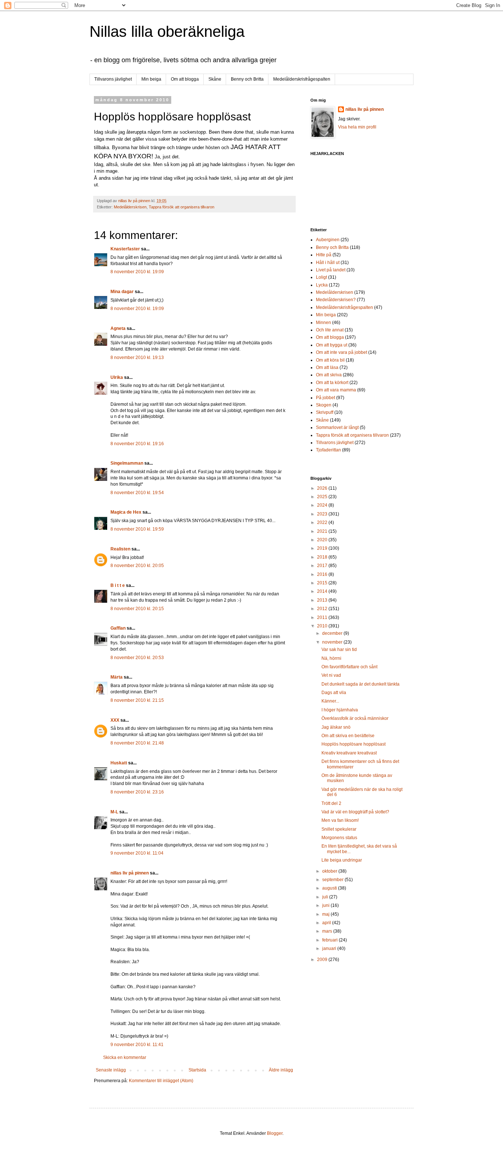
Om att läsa (327, 367)
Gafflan (118, 628)
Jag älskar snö (336, 727)
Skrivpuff (324, 412)
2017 (322, 565)
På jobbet (325, 397)
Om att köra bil (330, 360)
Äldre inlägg (281, 1070)
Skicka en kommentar (124, 1057)
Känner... (330, 701)
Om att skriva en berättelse (347, 735)
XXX (114, 720)
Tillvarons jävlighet (113, 79)
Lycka (322, 285)
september (333, 879)
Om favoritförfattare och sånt (349, 666)
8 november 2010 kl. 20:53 (137, 657)
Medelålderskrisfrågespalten (301, 79)
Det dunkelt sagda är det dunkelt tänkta (360, 684)
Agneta (118, 328)
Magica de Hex (125, 512)
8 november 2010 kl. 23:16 (137, 792)
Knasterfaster (125, 248)
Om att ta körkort (332, 382)
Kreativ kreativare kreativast (349, 753)
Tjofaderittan (328, 450)
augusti (330, 888)
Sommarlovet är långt (337, 427)
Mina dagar (122, 291)
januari (329, 948)
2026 (322, 488)
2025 (322, 496)
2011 (322, 617)
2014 (322, 591)
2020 (322, 539)
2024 (322, 505)
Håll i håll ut (328, 262)
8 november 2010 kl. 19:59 (137, 529)
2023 (322, 514)
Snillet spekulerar (338, 829)
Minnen (323, 322)
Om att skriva (329, 374)
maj (326, 914)
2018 (322, 557)
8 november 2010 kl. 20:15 (137, 608)
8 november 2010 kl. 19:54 (137, 492)
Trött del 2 (331, 803)
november (333, 642)
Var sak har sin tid (339, 649)
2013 (322, 600)
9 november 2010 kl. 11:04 (136, 853)
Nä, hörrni (331, 658)
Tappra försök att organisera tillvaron (181, 207)
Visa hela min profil (357, 127)
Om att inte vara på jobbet (341, 352)
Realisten (120, 549)
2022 (322, 522)
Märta (116, 677)
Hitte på (323, 254)
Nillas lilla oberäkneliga (167, 31)
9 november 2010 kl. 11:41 (136, 1044)
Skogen (323, 405)
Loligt (321, 277)
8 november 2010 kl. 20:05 (137, 565)
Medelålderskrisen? (336, 299)
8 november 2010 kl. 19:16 (137, 443)
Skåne (214, 79)
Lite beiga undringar (341, 860)
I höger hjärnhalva (339, 709)
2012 (322, 608)
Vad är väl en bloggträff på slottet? (355, 811)
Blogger (274, 1133)
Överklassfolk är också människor (354, 718)
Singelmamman (126, 463)
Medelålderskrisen (130, 207)
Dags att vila (333, 692)
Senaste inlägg (111, 1070)
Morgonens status (339, 837)
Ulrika (116, 377)
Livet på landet (330, 269)
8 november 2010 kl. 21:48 (137, 743)
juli (325, 897)
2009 (322, 959)
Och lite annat (330, 329)
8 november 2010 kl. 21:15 (137, 700)
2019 (322, 548)
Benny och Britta (247, 79)
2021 (322, 531)
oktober (330, 871)
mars (327, 931)
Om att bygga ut (331, 345)
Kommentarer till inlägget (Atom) (161, 1080)
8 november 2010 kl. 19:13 (137, 357)
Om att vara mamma (336, 390)
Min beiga (151, 79)
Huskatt (118, 762)
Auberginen (328, 239)
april (327, 922)
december (333, 633)
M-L (114, 811)
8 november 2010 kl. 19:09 (137, 271)
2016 (322, 574)
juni (326, 905)
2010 (322, 626)
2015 (322, 582)
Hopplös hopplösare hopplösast (353, 744)
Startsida (197, 1070)
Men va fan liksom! (340, 820)
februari (330, 940)
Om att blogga (185, 79)
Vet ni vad (331, 675)
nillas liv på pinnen (129, 873)
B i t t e (117, 585)
